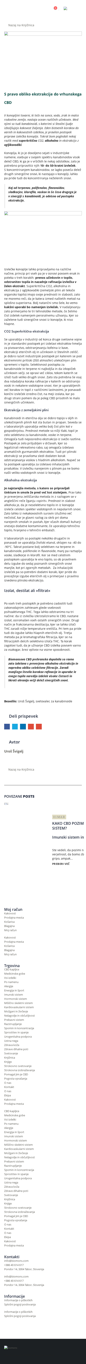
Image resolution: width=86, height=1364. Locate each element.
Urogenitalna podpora (18, 1036)
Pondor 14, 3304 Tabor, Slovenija (24, 1269)
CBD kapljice (11, 969)
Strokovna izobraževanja (19, 1070)
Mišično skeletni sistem (18, 1003)
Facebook (7, 726)
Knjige (8, 1062)
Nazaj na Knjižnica (21, 25)
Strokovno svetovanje (18, 1066)
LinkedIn (23, 726)
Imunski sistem (13, 994)
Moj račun (10, 930)
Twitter (15, 726)
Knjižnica (9, 1057)
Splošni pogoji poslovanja (20, 1304)
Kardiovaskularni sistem (19, 1007)
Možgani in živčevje (16, 1011)
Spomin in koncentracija (19, 1028)
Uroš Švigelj (13, 751)
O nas (7, 1083)
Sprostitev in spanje (16, 1032)
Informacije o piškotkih (18, 1300)
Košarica (9, 922)
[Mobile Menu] (78, 9)
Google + (31, 726)
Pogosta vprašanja (15, 1078)
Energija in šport (14, 990)
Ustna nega (11, 1041)
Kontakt (9, 1087)
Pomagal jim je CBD (16, 1074)
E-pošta (39, 726)
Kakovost (10, 913)
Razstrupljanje (13, 1024)
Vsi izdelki (10, 978)
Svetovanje (11, 1053)
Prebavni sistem (14, 1020)
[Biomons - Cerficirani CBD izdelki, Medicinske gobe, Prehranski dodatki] (21, 10)
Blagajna (9, 926)
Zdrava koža (11, 1045)
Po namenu (11, 982)
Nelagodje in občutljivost (19, 1015)
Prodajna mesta (14, 917)
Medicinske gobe (14, 973)
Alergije (8, 986)
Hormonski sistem (15, 999)
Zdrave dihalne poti (16, 1049)
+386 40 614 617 (14, 1265)
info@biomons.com (16, 1261)
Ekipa (7, 1095)
